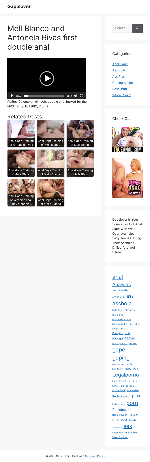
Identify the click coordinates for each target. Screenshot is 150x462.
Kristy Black (131, 369)
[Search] (137, 28)
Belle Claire (117, 310)
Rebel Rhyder (119, 414)
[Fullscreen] (81, 96)
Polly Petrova (118, 404)
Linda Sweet (119, 381)
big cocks (130, 310)
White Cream (121, 95)
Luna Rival (132, 381)
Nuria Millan (133, 390)
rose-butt (119, 420)
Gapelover (19, 6)
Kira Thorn (117, 369)
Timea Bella (131, 432)
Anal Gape (120, 64)
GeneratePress (95, 456)
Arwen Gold (118, 296)
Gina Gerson (118, 364)
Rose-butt (119, 89)
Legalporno (125, 375)
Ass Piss (118, 76)
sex (127, 426)
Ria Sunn (133, 414)
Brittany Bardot (119, 324)
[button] (47, 78)
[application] (46, 78)
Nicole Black (118, 390)
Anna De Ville (120, 290)
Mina (115, 385)
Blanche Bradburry (121, 319)
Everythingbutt (121, 333)
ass (130, 296)
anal (117, 277)
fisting (130, 338)
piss (136, 395)
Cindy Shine (135, 324)
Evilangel (117, 338)
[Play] (12, 96)
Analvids (121, 284)
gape (118, 349)
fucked (133, 343)
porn (132, 403)
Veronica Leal (120, 437)
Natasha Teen (126, 385)
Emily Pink (117, 328)
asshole (122, 303)
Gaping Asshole (123, 83)
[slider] (44, 96)
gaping (121, 357)
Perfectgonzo (121, 396)
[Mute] (76, 96)
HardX (129, 364)
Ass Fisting (120, 70)
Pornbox (119, 409)
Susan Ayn (117, 432)
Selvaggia (117, 427)
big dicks (117, 314)
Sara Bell (133, 420)
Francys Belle (120, 343)
